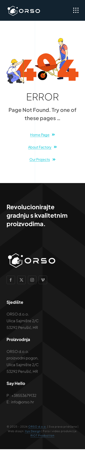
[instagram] (32, 280)
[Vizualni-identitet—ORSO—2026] (24, 6)
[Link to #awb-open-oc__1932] (75, 10)
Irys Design (33, 431)
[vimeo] (43, 280)
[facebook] (11, 280)
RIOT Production (42, 435)
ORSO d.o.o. (37, 426)
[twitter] (21, 280)
